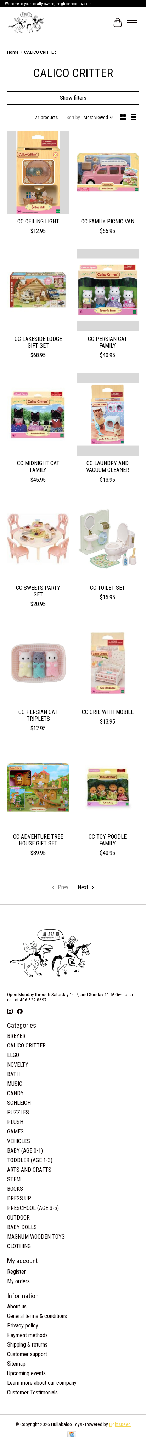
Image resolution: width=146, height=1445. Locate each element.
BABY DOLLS (22, 1227)
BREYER (16, 1036)
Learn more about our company (42, 1383)
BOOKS (15, 1189)
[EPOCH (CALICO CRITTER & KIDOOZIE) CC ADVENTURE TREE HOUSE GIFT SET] (38, 787)
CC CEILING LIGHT (38, 221)
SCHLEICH (19, 1103)
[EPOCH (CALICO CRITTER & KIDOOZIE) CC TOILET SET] (108, 538)
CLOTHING (19, 1246)
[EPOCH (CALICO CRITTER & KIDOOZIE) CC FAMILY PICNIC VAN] (108, 172)
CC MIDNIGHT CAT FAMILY (38, 466)
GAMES (15, 1131)
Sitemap (16, 1363)
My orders (18, 1281)
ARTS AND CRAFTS (29, 1169)
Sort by (73, 117)
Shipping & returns (27, 1344)
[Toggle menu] (132, 23)
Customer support (27, 1354)
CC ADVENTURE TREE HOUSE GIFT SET (38, 840)
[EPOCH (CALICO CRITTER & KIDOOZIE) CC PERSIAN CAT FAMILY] (108, 290)
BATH (13, 1074)
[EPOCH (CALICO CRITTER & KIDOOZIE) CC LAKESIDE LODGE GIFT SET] (38, 290)
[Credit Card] (71, 1434)
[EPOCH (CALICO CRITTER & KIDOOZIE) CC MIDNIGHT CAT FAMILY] (38, 414)
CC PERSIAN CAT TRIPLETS (38, 715)
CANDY (15, 1093)
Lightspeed (120, 1424)
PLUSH (15, 1122)
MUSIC (14, 1083)
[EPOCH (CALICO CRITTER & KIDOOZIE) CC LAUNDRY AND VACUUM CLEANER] (108, 414)
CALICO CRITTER (26, 1045)
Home (13, 52)
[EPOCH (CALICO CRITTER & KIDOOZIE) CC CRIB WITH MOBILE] (108, 663)
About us (17, 1306)
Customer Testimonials (32, 1392)
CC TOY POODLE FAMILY (108, 840)
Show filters (73, 98)
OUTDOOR (18, 1217)
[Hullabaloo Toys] (26, 23)
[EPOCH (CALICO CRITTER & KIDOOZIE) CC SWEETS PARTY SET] (38, 538)
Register (16, 1271)
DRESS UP (19, 1198)
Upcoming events (26, 1373)
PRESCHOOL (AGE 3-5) (33, 1208)
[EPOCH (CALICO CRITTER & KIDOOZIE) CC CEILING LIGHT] (38, 172)
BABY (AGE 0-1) (25, 1150)
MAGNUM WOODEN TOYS (36, 1236)
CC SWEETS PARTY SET (38, 591)
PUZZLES (18, 1112)
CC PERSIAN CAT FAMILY (107, 342)
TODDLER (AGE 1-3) (29, 1160)
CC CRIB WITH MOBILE (108, 712)
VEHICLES (18, 1141)
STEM (14, 1179)
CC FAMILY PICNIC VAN (107, 221)
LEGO (13, 1055)
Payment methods (27, 1335)
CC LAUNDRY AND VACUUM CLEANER (107, 466)
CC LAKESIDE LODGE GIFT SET (38, 342)
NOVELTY (17, 1064)
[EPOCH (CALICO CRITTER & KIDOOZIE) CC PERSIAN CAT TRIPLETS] (38, 663)
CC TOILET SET (107, 587)
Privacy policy (22, 1325)
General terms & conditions (37, 1316)
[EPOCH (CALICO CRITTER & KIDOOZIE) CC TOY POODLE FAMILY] (108, 787)
